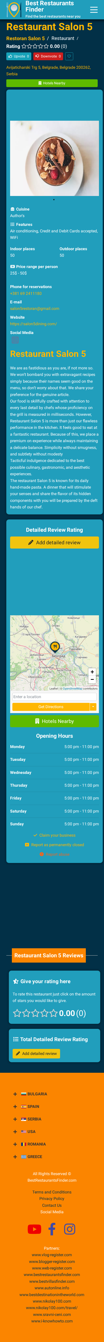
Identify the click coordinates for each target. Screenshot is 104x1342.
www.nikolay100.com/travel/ (52, 1307)
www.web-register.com (52, 1268)
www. (52, 1288)
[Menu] (94, 10)
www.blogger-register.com (52, 1261)
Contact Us (52, 1205)
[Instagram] (15, 341)
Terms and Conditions (51, 1192)
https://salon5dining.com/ (33, 323)
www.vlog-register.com (52, 1254)
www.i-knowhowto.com (52, 1321)
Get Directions (50, 706)
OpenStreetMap (72, 688)
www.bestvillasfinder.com (52, 1281)
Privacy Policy (51, 1198)
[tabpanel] (54, 158)
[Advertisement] (54, 105)
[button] (92, 672)
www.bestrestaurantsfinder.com (52, 1274)
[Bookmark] (69, 56)
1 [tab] (54, 199)
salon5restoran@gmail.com (34, 308)
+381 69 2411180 (26, 293)
